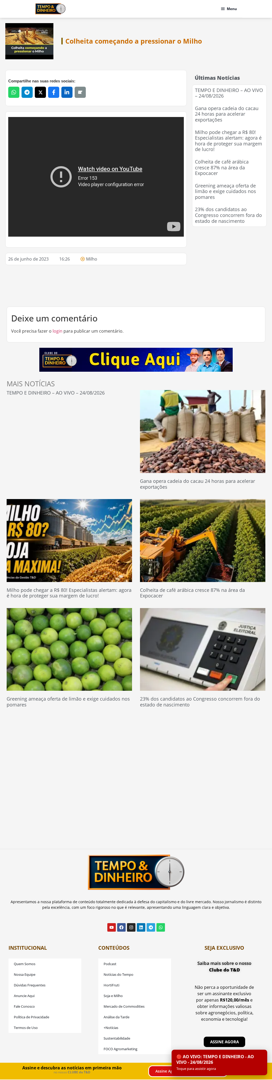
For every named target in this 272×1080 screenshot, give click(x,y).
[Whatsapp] (160, 927)
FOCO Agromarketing (120, 1048)
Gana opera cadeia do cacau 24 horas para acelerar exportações (226, 114)
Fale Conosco (24, 1006)
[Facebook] (121, 927)
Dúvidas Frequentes (29, 985)
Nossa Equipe (24, 974)
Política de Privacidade (31, 1017)
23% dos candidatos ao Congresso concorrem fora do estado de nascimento (228, 215)
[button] (219, 1062)
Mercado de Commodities (124, 1006)
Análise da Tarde (116, 1017)
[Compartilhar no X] (40, 92)
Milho (91, 259)
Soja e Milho (113, 995)
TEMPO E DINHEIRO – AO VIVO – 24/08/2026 (229, 93)
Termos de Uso (26, 1027)
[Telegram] (151, 927)
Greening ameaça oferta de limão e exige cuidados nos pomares (225, 191)
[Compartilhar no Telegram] (27, 92)
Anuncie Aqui (24, 995)
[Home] (50, 8)
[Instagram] (131, 927)
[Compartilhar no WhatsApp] (13, 92)
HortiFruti (111, 985)
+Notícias (111, 1027)
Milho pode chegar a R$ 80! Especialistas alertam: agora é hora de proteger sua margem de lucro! (228, 141)
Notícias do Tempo (118, 974)
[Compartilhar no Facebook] (53, 92)
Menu (232, 9)
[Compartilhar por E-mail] (80, 92)
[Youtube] (111, 927)
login (57, 331)
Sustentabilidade (117, 1038)
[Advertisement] (232, 265)
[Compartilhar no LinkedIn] (67, 92)
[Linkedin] (141, 927)
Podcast (110, 963)
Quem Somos (24, 963)
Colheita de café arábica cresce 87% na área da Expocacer (222, 167)
